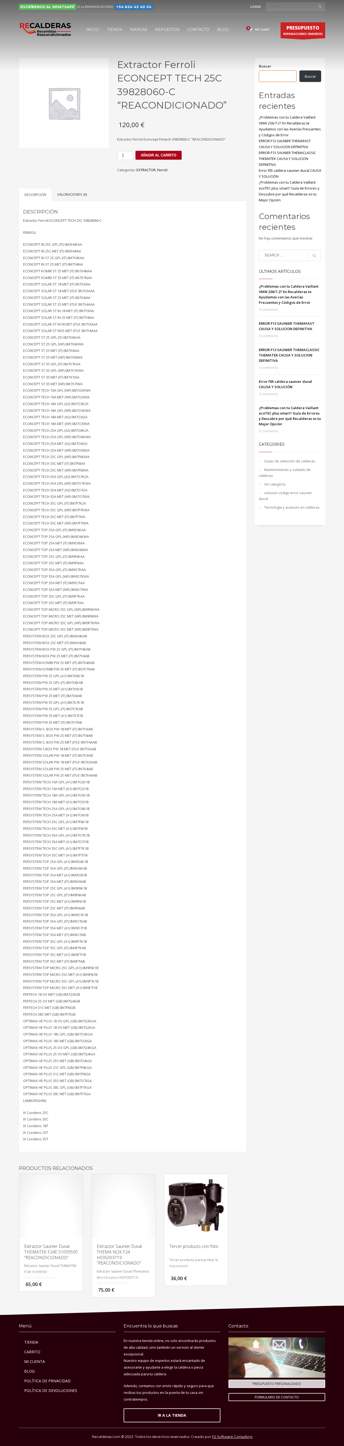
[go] (319, 6)
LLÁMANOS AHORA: (116, 7)
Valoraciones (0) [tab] (72, 194)
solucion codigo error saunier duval (285, 495)
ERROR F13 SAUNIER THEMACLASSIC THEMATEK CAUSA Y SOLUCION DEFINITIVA (287, 158)
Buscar (265, 66)
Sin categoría (274, 484)
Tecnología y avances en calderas (292, 507)
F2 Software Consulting (232, 1436)
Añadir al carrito (158, 155)
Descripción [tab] (35, 194)
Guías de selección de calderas (289, 461)
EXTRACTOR (146, 169)
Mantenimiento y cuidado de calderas (285, 472)
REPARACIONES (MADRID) (302, 30)
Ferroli (162, 169)
